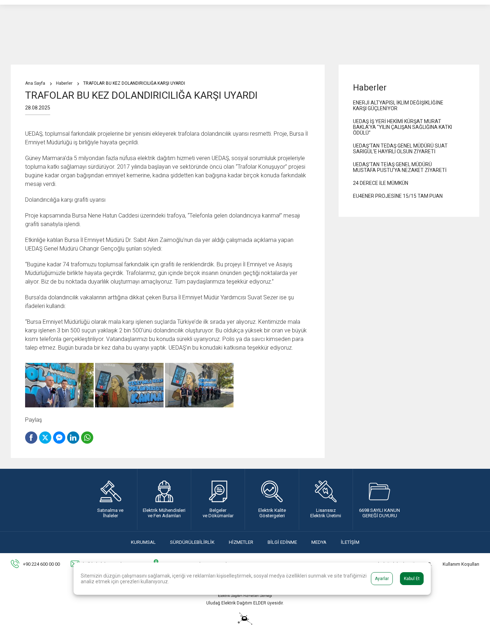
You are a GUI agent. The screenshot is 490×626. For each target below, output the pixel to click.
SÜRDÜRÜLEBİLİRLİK (192, 542)
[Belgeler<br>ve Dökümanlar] (218, 499)
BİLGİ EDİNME (282, 542)
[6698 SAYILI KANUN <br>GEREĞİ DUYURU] (379, 499)
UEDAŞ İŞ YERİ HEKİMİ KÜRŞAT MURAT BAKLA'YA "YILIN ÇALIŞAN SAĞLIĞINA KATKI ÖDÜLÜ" (402, 127)
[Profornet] (245, 622)
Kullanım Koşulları (461, 564)
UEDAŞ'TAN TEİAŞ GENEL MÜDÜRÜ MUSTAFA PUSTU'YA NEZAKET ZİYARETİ (400, 167)
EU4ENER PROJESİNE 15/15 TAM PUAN (398, 196)
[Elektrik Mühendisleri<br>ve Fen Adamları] (164, 499)
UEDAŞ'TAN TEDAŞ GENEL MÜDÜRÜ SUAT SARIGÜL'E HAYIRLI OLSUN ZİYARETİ (400, 148)
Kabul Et (412, 578)
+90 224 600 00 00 (41, 564)
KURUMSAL (143, 542)
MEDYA (318, 542)
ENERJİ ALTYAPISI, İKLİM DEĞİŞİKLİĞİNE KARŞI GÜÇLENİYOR (398, 105)
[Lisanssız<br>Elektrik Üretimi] (326, 499)
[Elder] (245, 595)
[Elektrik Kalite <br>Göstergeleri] (271, 499)
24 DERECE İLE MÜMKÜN (380, 183)
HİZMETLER (241, 542)
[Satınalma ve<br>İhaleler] (110, 499)
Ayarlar (382, 578)
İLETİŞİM (350, 542)
